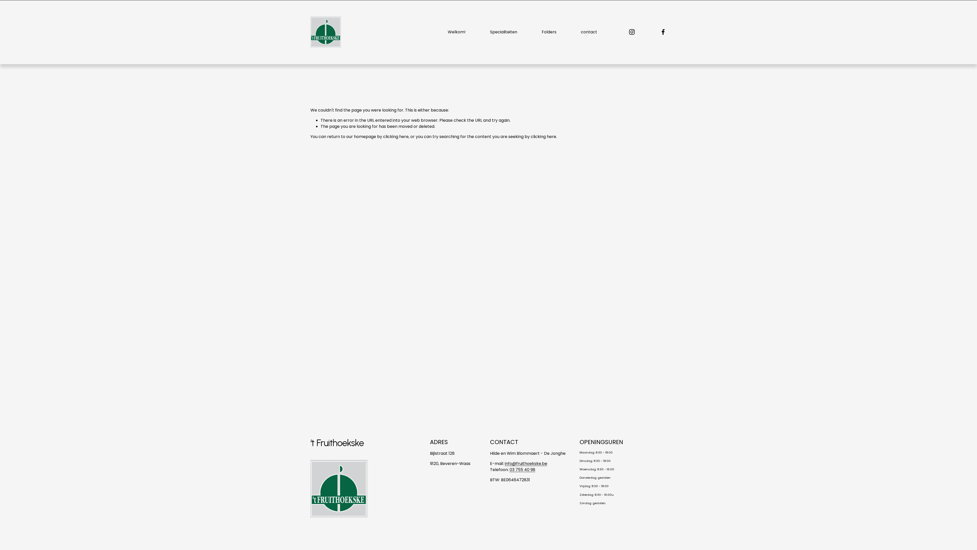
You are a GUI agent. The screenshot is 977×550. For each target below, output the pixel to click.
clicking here (396, 137)
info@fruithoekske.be (526, 463)
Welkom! (457, 32)
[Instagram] (631, 32)
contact (589, 32)
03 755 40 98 (522, 470)
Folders (549, 32)
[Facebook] (663, 32)
